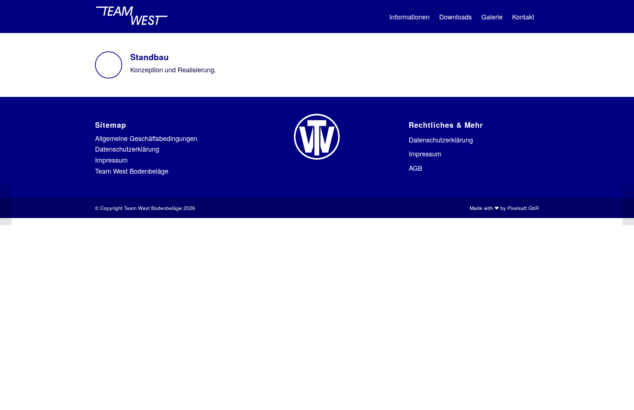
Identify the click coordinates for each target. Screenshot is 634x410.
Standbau (149, 57)
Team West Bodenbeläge (131, 170)
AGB (415, 168)
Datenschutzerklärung (127, 148)
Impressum (111, 159)
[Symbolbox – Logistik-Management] (5, 205)
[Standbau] (108, 65)
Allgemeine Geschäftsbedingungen (146, 138)
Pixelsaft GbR (523, 207)
